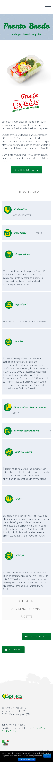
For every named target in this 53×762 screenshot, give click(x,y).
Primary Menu (48, 5)
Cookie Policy (9, 731)
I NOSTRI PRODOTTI (38, 636)
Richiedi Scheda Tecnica (24, 170)
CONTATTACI (15, 649)
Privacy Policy (39, 727)
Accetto (47, 756)
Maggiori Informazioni (27, 759)
